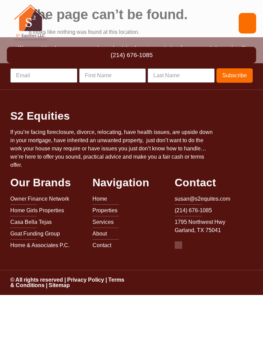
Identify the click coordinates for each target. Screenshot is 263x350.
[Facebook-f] (178, 245)
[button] (247, 23)
